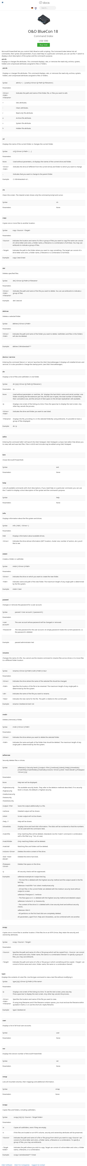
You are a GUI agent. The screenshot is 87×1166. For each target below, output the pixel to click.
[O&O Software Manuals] (44, 2)
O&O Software (7, 1165)
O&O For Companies (21, 1165)
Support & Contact (38, 1165)
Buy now (43, 44)
